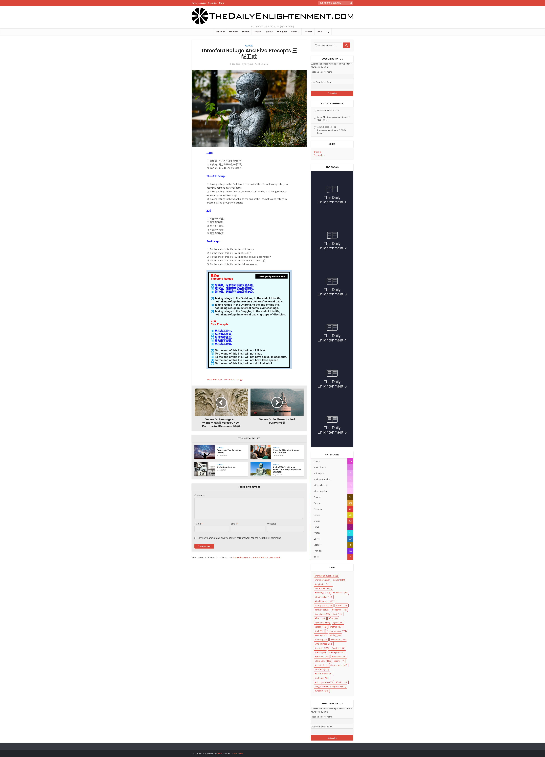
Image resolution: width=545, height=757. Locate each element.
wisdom (322, 690)
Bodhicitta (341, 592)
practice (322, 656)
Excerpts (233, 31)
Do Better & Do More (226, 467)
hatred (336, 626)
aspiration (322, 584)
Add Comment (261, 64)
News (319, 31)
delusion (322, 609)
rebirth (321, 665)
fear (334, 618)
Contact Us (212, 3)
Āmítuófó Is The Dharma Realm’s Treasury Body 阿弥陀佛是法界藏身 (287, 469)
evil (338, 614)
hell (319, 631)
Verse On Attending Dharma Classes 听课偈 (286, 451)
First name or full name (321, 71)
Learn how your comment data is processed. (256, 557)
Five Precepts (215, 379)
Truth (342, 682)
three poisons (324, 682)
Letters (245, 31)
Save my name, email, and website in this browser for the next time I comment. (239, 537)
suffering (322, 678)
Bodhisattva (324, 597)
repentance (339, 665)
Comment (199, 495)
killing (336, 635)
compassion (324, 605)
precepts (339, 656)
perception (337, 652)
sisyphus (249, 64)
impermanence (337, 631)
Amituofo (323, 580)
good (338, 622)
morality (322, 648)
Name (198, 523)
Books (294, 31)
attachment (324, 588)
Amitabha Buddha (327, 575)
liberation (339, 639)
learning (321, 639)
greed (321, 626)
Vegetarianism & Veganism (331, 686)
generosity (323, 622)
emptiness (323, 614)
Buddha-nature (325, 601)
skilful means (324, 673)
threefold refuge (234, 379)
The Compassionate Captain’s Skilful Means (331, 129)
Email (234, 523)
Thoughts (282, 31)
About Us (202, 3)
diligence (340, 609)
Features (220, 31)
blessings (323, 592)
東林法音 (318, 152)
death (342, 605)
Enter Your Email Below (321, 82)
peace (321, 652)
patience (339, 648)
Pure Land (323, 661)
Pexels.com (299, 144)
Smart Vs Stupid (331, 110)
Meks (219, 753)
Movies (257, 31)
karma (321, 635)
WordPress (238, 753)
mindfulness (324, 643)
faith (320, 618)
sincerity (322, 669)
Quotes (269, 31)
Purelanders (319, 155)
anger (339, 580)
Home (194, 3)
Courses (308, 31)
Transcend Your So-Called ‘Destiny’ (229, 451)
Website (271, 523)
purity (339, 661)
